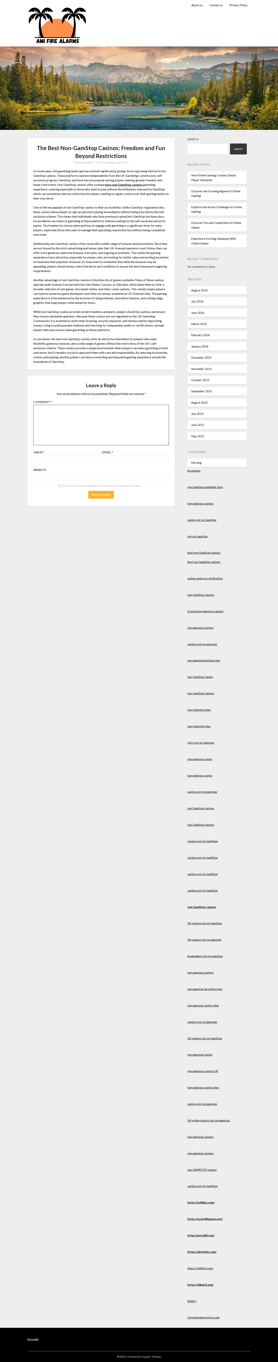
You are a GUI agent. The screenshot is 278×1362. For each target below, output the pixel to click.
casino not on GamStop (201, 520)
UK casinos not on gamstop (204, 939)
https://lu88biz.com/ (201, 1202)
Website (39, 470)
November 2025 (201, 369)
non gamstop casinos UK (202, 1071)
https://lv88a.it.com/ (200, 1268)
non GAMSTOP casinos (202, 1169)
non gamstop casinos (200, 503)
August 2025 (199, 402)
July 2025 (197, 413)
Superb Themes (151, 1356)
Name (39, 452)
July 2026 (197, 301)
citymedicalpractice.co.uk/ (203, 1317)
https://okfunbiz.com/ (202, 1251)
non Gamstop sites (199, 709)
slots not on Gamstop (200, 742)
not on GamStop (197, 536)
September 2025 (201, 391)
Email (107, 452)
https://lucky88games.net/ (205, 1219)
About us (197, 5)
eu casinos (193, 470)
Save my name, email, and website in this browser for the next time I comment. (101, 485)
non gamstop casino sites (203, 1005)
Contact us (216, 5)
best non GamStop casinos (203, 552)
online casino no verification (205, 578)
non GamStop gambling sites (205, 487)
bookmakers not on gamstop (205, 956)
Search (192, 139)
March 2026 (199, 324)
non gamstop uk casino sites (204, 989)
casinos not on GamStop (202, 841)
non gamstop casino (199, 759)
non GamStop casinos (200, 594)
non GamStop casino (200, 677)
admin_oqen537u (117, 162)
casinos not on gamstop (202, 644)
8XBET (191, 1301)
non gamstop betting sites (203, 660)
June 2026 (197, 312)
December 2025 (201, 357)
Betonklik (33, 1339)
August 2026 (199, 290)
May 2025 (197, 436)
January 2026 (199, 346)
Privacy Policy (238, 5)
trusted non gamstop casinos (205, 611)
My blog (196, 462)
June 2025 (197, 425)
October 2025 (200, 380)
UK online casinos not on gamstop (208, 1120)
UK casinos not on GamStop (204, 923)
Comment (42, 402)
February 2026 (200, 335)
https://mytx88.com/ (201, 1235)
